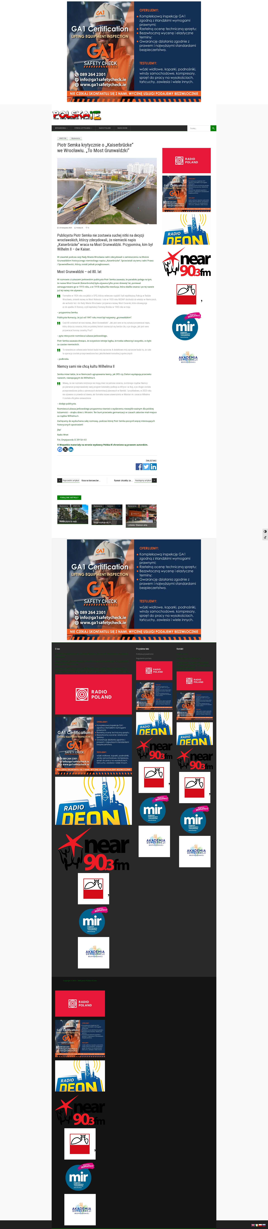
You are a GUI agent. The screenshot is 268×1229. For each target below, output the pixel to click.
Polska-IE (79, 228)
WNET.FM (62, 138)
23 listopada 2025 (65, 228)
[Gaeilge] (257, 1225)
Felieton (110, 506)
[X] (65, 449)
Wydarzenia (75, 138)
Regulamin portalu (143, 658)
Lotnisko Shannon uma (137, 525)
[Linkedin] (70, 449)
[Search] (213, 128)
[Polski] (260, 1225)
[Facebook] (60, 449)
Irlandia (144, 506)
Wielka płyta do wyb (68, 521)
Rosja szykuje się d (102, 522)
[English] (253, 1225)
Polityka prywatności (144, 654)
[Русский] (264, 1225)
